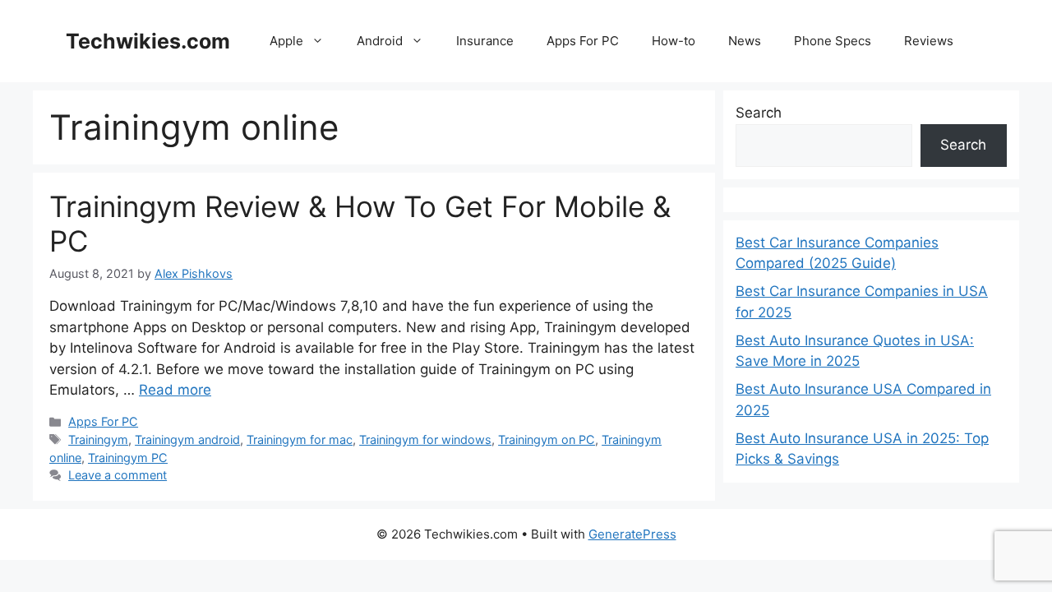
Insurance (485, 41)
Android (380, 41)
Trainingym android (187, 439)
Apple (286, 41)
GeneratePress (632, 534)
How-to (673, 41)
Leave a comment (117, 475)
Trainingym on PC (546, 439)
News (744, 41)
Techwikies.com (148, 41)
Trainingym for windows (425, 439)
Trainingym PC (128, 458)
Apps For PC (583, 41)
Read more (175, 390)
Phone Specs (832, 41)
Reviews (928, 41)
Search (759, 112)
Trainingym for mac (300, 439)
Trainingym (98, 439)
